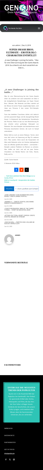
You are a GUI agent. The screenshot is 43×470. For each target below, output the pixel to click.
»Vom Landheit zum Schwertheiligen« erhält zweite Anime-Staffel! (19, 195)
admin (17, 45)
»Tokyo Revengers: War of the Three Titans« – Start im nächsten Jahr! (19, 209)
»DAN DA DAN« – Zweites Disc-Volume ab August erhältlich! (19, 222)
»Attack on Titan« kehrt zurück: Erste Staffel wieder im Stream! (19, 216)
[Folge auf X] (10, 459)
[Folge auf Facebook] (6, 459)
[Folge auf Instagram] (14, 459)
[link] (16, 170)
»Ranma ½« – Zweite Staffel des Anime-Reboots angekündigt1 (19, 202)
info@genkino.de (9, 453)
